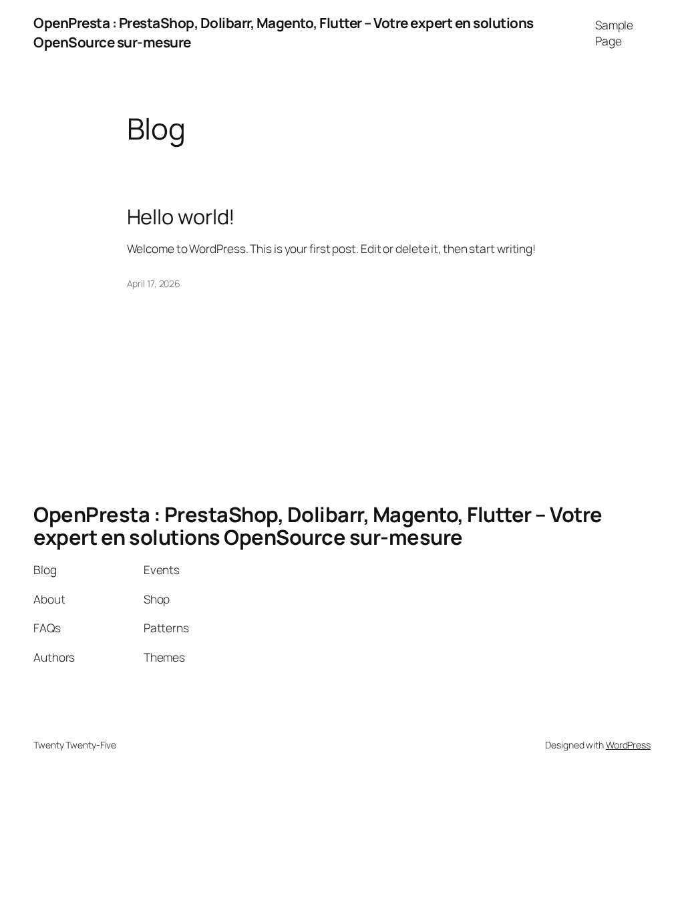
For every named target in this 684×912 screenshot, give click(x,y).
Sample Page (614, 33)
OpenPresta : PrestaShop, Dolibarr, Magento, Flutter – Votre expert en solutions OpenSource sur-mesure (318, 525)
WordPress (628, 744)
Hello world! (181, 216)
